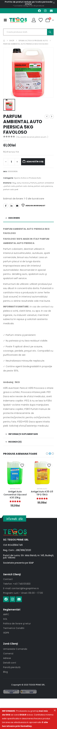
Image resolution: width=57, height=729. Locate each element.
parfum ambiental (46, 183)
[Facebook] (39, 10)
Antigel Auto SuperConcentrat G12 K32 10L (42, 494)
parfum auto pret (10, 189)
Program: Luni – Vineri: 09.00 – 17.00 (23, 593)
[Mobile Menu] (5, 20)
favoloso (25, 183)
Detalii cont (9, 662)
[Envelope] (51, 10)
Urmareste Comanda (15, 649)
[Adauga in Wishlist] (22, 466)
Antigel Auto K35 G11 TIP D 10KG (15, 493)
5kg (14, 183)
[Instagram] (45, 10)
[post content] (15, 472)
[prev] (47, 116)
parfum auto (9, 186)
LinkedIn (11, 205)
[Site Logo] (18, 20)
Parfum (33, 183)
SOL (5, 619)
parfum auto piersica (43, 186)
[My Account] (33, 20)
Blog (5, 671)
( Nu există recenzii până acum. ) (32, 137)
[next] (51, 116)
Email (17, 205)
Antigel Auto (15, 489)
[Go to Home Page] (4, 40)
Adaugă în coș (34, 161)
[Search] (50, 32)
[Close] (54, 710)
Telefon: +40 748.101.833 (16, 583)
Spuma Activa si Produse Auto (27, 178)
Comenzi (8, 653)
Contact (8, 579)
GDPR (6, 632)
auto (19, 183)
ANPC (6, 614)
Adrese (7, 658)
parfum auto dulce (24, 186)
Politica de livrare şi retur (17, 623)
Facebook (5, 205)
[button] (47, 453)
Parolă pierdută (11, 667)
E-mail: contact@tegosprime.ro (21, 588)
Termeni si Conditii (13, 628)
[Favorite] (40, 20)
